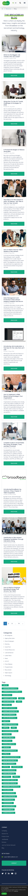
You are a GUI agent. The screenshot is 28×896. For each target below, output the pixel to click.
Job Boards (5, 839)
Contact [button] (14, 863)
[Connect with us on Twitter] (2, 873)
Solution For (5, 833)
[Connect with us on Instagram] (15, 873)
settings (16, 891)
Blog (3, 848)
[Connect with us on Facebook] (5, 873)
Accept (4, 893)
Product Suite (5, 836)
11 (18, 623)
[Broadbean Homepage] (6, 3)
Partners (4, 842)
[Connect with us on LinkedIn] (8, 873)
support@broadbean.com (11, 857)
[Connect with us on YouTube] (12, 873)
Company (4, 830)
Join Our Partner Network (8, 845)
